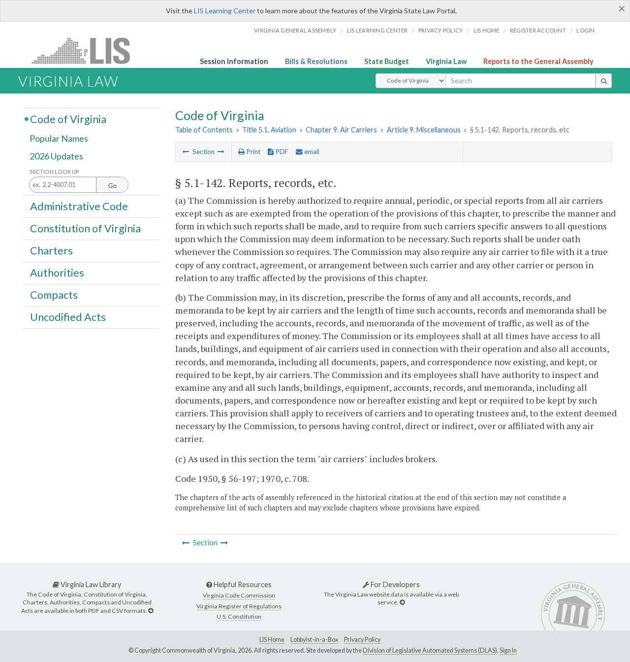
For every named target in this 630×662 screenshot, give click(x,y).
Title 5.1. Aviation (269, 130)
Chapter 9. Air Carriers (341, 130)
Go (112, 185)
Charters (51, 250)
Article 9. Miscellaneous (424, 130)
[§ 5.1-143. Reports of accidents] (221, 152)
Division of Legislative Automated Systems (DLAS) (430, 650)
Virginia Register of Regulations (239, 606)
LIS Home (271, 639)
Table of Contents (204, 130)
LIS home (486, 30)
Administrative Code (79, 205)
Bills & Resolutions (316, 61)
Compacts (54, 294)
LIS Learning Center (224, 10)
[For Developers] (402, 602)
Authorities (57, 272)
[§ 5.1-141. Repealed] (186, 152)
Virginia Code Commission (239, 595)
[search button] (604, 80)
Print (252, 152)
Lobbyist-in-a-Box (314, 639)
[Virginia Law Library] (150, 610)
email (311, 152)
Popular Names (59, 138)
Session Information (234, 61)
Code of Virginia (68, 118)
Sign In (508, 650)
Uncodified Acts (68, 317)
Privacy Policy (440, 30)
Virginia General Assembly (295, 30)
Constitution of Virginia (85, 227)
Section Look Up (54, 171)
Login (585, 30)
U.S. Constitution (239, 616)
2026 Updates (56, 156)
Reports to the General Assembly (538, 61)
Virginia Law (446, 61)
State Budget (386, 61)
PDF (281, 152)
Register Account (538, 30)
